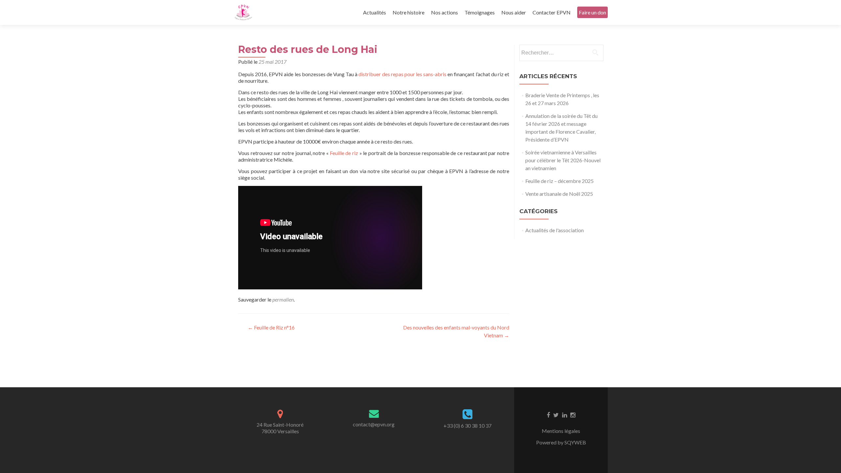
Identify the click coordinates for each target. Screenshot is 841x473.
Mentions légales (561, 431)
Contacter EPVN (552, 12)
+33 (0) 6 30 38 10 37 (467, 425)
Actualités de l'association (554, 230)
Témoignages (480, 12)
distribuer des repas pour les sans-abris (402, 74)
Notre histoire (408, 12)
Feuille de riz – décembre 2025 (559, 181)
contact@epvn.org (374, 424)
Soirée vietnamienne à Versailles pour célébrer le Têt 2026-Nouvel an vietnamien (563, 160)
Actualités (374, 12)
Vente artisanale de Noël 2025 (559, 194)
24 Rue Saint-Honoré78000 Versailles (280, 427)
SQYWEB (575, 442)
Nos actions (444, 12)
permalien (283, 299)
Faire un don (592, 12)
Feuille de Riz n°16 (271, 327)
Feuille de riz (344, 153)
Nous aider (513, 12)
